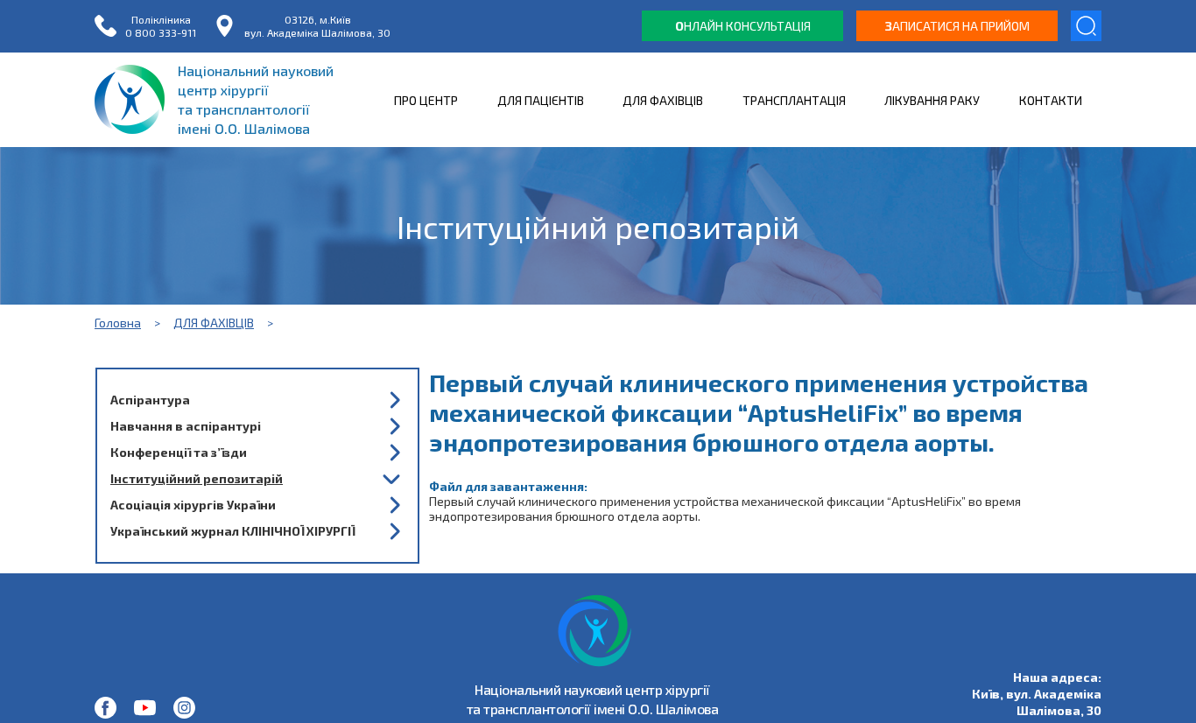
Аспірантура (150, 399)
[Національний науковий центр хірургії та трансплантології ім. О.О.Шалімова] (105, 708)
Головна (118, 322)
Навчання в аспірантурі (185, 425)
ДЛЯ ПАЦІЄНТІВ (540, 100)
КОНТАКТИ (1050, 100)
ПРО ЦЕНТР (426, 100)
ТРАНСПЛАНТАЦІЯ (794, 100)
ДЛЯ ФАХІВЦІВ (663, 100)
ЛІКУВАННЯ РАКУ (932, 100)
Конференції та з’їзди (178, 452)
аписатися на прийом (957, 25)
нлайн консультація (743, 25)
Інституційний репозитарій (196, 478)
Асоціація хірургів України (193, 504)
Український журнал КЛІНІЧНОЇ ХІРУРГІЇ (232, 530)
